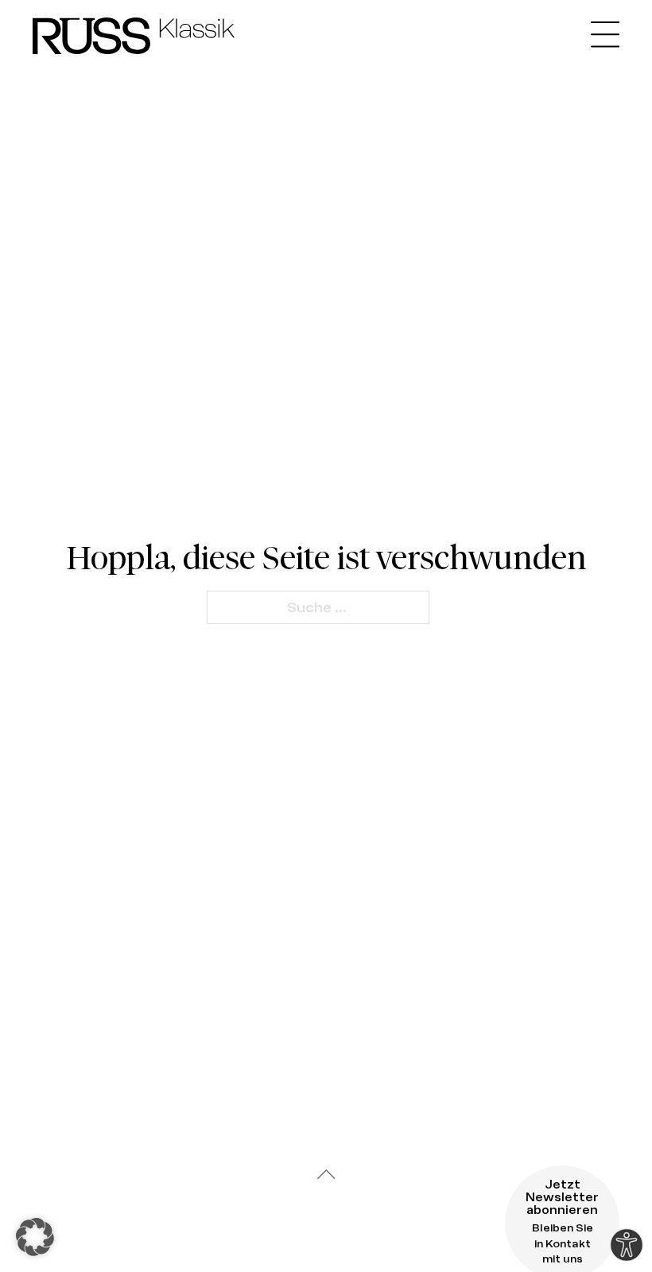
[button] (35, 1237)
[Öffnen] (605, 35)
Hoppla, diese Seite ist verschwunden (326, 558)
